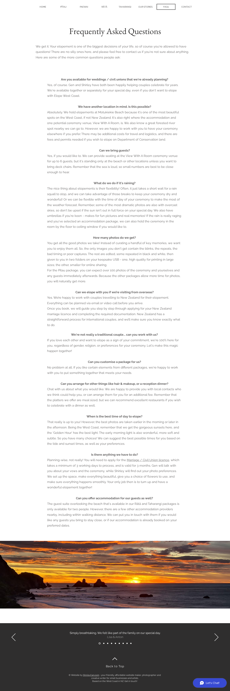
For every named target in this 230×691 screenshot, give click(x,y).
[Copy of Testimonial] (103, 643)
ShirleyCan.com (91, 675)
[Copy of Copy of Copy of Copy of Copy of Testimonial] (131, 643)
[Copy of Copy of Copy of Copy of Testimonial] (127, 643)
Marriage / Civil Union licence (148, 460)
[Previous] (13, 637)
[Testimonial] (100, 643)
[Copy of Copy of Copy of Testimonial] (123, 643)
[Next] (216, 637)
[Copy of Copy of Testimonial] (111, 643)
